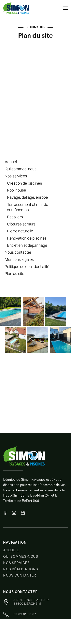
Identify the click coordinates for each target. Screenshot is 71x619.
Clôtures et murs (21, 223)
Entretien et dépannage (27, 245)
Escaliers (15, 216)
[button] (65, 8)
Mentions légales (19, 259)
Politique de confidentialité (27, 266)
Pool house (16, 190)
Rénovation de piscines (27, 238)
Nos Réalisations (20, 569)
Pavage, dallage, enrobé (27, 197)
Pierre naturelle (20, 230)
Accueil (11, 161)
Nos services (16, 175)
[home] (19, 8)
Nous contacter (18, 252)
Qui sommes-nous (20, 168)
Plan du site (14, 273)
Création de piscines (24, 183)
